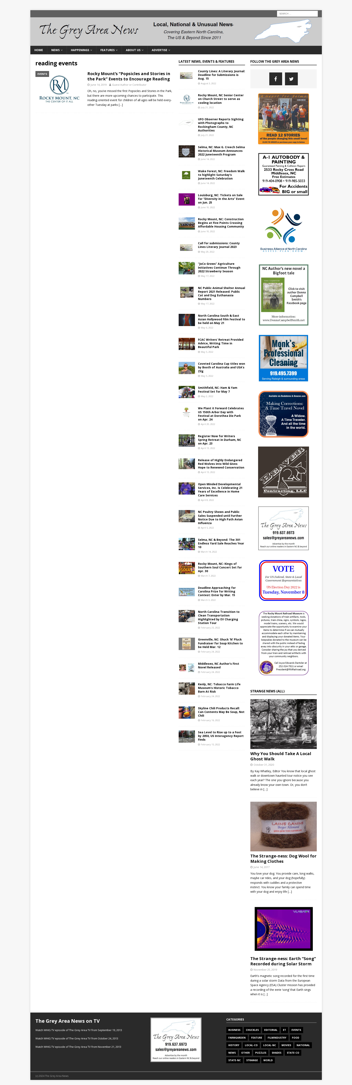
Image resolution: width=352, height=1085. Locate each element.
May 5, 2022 (207, 351)
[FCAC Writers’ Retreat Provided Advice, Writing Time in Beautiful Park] (187, 344)
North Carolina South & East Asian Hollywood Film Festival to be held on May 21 (221, 319)
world (268, 1060)
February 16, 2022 (210, 720)
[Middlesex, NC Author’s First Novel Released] (187, 668)
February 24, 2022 (210, 651)
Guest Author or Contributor (129, 84)
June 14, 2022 (208, 159)
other (245, 1052)
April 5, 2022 (207, 527)
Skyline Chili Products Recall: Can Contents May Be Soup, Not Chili (221, 711)
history (233, 1045)
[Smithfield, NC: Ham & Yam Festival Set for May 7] (187, 392)
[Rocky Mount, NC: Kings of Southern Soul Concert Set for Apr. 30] (187, 568)
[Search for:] (297, 13)
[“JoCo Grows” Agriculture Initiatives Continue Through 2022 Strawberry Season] (187, 268)
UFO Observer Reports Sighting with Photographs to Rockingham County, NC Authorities (221, 124)
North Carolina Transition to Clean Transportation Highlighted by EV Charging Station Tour (219, 617)
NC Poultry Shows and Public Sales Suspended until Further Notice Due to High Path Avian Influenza (220, 517)
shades (276, 1052)
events (296, 1030)
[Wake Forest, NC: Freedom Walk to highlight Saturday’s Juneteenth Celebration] (187, 175)
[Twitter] (291, 78)
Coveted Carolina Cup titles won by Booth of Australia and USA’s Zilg (221, 367)
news (232, 1052)
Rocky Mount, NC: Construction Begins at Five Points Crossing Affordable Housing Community (221, 222)
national (303, 1045)
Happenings (80, 50)
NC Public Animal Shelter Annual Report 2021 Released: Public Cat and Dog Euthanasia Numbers (221, 293)
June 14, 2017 (262, 867)
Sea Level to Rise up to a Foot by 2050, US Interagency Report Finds (221, 735)
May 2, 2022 (207, 396)
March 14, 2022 (209, 551)
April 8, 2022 (207, 499)
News (55, 50)
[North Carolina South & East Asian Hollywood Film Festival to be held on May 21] (187, 320)
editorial (270, 1030)
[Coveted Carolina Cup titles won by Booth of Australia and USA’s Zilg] (187, 368)
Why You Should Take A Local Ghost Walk (280, 756)
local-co (251, 1045)
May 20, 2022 (207, 251)
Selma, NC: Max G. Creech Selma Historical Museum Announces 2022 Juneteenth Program (221, 150)
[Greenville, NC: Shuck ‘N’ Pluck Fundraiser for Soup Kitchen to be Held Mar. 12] (187, 644)
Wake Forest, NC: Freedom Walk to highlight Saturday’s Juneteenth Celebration (221, 174)
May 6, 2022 (207, 327)
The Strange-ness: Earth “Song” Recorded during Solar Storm (283, 961)
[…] (121, 105)
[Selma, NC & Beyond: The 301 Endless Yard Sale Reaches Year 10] (187, 544)
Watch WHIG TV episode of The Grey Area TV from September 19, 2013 (78, 1030)
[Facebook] (275, 78)
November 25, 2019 (265, 969)
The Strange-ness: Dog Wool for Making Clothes (283, 858)
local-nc (269, 1045)
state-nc (234, 1060)
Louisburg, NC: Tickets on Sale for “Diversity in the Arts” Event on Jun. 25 (221, 198)
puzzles (260, 1052)
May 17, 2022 (207, 275)
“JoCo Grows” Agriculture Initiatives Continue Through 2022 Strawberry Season (219, 267)
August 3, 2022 (208, 83)
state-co (293, 1052)
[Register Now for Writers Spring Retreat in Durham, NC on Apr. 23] (187, 440)
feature (256, 1037)
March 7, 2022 (208, 575)
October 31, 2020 (264, 764)
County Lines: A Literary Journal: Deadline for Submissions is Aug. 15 (221, 74)
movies (286, 1045)
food (295, 1037)
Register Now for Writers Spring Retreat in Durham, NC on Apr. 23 (219, 439)
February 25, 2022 (210, 627)
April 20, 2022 (208, 424)
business (234, 1030)
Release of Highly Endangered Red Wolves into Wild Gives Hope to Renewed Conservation (221, 463)
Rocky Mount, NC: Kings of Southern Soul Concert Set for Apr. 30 (220, 567)
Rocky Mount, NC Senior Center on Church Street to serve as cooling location (221, 98)
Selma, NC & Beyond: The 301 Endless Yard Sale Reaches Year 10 (221, 543)
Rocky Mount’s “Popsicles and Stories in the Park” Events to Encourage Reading (128, 76)
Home (38, 50)
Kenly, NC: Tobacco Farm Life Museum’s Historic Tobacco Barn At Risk (219, 687)
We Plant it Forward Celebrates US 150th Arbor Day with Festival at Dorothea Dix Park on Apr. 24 (221, 413)
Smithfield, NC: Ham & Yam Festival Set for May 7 (217, 389)
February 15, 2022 (210, 744)
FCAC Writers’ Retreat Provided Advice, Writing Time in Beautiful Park (220, 343)
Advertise (159, 50)
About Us (133, 50)
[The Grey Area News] (176, 43)
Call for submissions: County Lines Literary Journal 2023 (219, 245)
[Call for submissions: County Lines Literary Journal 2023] (187, 247)
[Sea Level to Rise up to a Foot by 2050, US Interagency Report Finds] (187, 736)
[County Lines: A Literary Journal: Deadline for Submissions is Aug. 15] (187, 75)
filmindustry (277, 1037)
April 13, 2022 (208, 448)
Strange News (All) (267, 691)
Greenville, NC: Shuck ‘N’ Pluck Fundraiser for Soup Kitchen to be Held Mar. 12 (220, 643)
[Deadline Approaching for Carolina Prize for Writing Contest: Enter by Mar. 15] (187, 592)
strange (252, 1060)
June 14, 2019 (99, 84)
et (284, 1030)
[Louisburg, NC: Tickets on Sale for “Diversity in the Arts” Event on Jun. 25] (187, 199)
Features (107, 50)
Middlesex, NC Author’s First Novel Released (218, 665)
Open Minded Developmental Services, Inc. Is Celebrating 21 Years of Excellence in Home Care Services (220, 489)
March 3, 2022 (208, 599)
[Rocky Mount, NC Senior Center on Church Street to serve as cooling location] (187, 99)
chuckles (252, 1030)
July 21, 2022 (207, 107)
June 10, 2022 (208, 207)
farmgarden (237, 1037)
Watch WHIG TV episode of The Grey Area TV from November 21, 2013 (78, 1047)
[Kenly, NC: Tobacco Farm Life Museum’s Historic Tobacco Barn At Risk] (187, 688)
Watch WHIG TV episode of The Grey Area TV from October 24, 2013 (76, 1038)
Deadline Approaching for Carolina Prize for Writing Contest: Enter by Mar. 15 (217, 591)
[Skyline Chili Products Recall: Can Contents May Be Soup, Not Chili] (187, 712)
